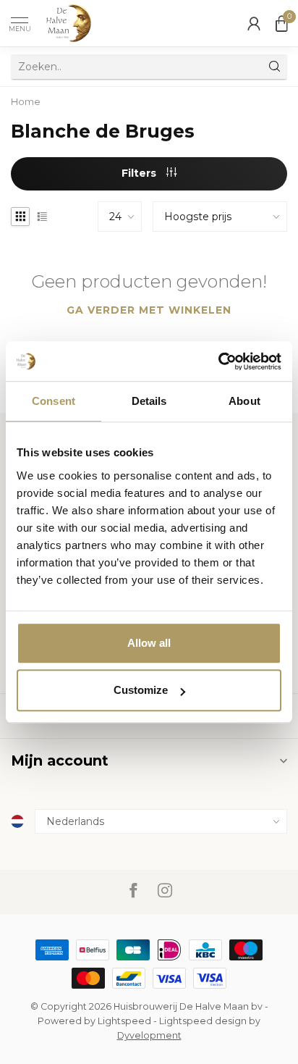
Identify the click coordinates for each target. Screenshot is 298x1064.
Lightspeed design (203, 1020)
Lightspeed (124, 1020)
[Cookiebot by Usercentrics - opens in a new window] (218, 361)
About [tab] (244, 401)
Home (26, 101)
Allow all (149, 643)
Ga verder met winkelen (149, 310)
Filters (140, 173)
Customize (141, 690)
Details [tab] (149, 401)
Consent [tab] (53, 401)
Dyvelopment (149, 1035)
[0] (281, 23)
